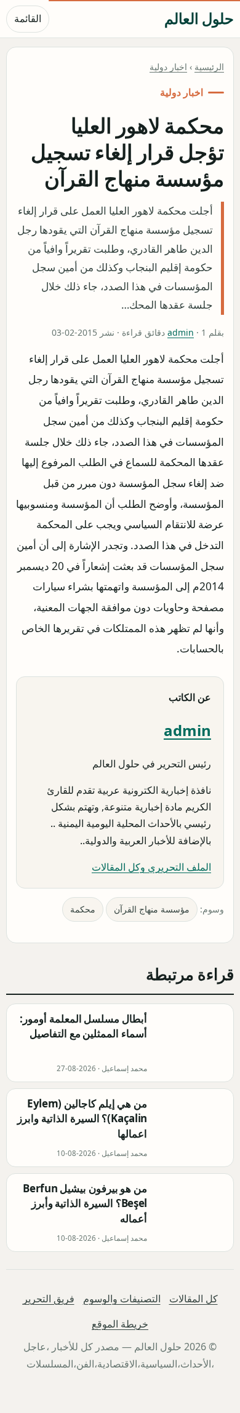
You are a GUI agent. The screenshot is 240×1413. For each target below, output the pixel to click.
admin (180, 332)
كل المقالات (193, 1298)
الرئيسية (209, 67)
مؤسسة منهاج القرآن (152, 909)
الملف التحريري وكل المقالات (151, 867)
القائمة (27, 18)
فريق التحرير (48, 1298)
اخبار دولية (168, 67)
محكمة (82, 909)
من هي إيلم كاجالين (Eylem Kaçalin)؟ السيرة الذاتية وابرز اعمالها (82, 1118)
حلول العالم (199, 18)
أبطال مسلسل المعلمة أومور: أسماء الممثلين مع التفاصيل (83, 1025)
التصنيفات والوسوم (122, 1298)
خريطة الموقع (120, 1324)
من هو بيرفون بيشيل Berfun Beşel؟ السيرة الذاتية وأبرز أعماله (85, 1203)
